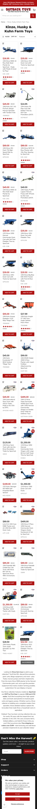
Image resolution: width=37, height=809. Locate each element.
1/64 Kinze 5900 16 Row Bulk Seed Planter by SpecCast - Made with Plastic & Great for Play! (9, 66)
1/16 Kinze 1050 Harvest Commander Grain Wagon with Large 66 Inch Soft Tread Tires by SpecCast (27, 450)
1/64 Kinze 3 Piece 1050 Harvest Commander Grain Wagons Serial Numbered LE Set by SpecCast (27, 529)
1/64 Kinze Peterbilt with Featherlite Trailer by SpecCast (27, 568)
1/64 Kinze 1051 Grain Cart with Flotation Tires (26, 235)
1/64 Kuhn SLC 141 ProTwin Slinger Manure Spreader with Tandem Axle (9, 110)
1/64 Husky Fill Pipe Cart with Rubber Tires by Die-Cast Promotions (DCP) (27, 111)
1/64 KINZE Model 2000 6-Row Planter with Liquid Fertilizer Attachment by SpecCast (27, 363)
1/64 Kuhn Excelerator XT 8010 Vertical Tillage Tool (8, 361)
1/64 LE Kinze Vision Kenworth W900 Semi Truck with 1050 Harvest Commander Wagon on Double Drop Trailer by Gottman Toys (27, 407)
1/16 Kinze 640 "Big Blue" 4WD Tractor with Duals (9, 609)
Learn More (19, 789)
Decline (17, 799)
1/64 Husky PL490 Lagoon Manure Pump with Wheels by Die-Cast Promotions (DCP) (27, 194)
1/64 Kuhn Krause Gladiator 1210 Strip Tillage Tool (9, 318)
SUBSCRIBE (29, 751)
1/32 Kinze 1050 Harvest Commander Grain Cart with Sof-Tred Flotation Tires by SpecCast (9, 238)
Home (3, 22)
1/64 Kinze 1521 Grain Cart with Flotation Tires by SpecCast (26, 647)
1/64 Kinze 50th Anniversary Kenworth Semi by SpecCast (27, 610)
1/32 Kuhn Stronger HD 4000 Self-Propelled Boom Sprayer (9, 490)
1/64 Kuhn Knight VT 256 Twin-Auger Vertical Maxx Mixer (27, 319)
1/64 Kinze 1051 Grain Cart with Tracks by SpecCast (9, 277)
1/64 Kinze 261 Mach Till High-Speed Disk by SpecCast (8, 151)
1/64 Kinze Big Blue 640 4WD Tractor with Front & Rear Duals (27, 278)
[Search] (33, 15)
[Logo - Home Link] (18, 10)
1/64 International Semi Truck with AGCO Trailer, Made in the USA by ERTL (9, 404)
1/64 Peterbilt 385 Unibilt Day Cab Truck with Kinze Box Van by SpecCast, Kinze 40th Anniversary (9, 571)
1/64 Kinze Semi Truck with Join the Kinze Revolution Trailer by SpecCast (9, 448)
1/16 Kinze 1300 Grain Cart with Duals (26, 489)
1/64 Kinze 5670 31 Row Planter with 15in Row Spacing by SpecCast (27, 151)
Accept (17, 794)
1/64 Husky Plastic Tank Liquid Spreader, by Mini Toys (9, 647)
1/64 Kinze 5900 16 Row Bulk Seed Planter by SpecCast (9, 193)
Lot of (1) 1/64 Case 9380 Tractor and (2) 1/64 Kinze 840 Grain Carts (9, 527)
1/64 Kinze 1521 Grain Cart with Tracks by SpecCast (27, 63)
